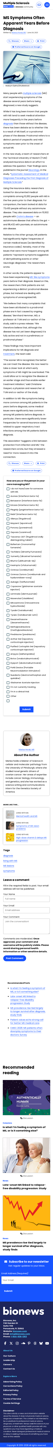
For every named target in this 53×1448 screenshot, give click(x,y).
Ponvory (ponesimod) (21, 527)
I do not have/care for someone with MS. (26, 490)
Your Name (9, 894)
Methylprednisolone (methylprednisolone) (21, 628)
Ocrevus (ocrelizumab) (22, 569)
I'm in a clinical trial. (19, 691)
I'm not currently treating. (23, 687)
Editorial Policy (10, 1390)
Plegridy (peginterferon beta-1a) (27, 509)
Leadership (9, 1360)
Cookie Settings (11, 1403)
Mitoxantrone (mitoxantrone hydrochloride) (24, 604)
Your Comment (11, 916)
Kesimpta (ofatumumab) (23, 565)
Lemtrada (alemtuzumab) (23, 593)
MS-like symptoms (40, 277)
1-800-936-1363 (19, 1336)
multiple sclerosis (32, 93)
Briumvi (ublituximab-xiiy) (23, 560)
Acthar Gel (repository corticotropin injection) (22, 640)
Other (13, 696)
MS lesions (8, 865)
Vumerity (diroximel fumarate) (25, 556)
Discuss (14, 41)
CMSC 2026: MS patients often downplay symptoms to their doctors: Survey (26, 1031)
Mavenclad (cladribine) (22, 598)
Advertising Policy (12, 1381)
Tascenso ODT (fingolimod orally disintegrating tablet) (26, 538)
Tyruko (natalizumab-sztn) (24, 614)
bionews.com (20, 1331)
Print (42, 41)
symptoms (9, 870)
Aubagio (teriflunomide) (22, 581)
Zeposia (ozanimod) (20, 532)
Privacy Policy (10, 1394)
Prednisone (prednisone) (23, 634)
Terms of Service (12, 1399)
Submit (26, 709)
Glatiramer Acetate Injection (25, 682)
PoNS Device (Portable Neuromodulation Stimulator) (25, 669)
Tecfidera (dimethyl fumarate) (26, 551)
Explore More (10, 1376)
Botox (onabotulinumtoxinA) (24, 658)
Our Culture (9, 1356)
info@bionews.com (20, 1334)
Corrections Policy (12, 1386)
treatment (9, 353)
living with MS (10, 860)
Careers (7, 1364)
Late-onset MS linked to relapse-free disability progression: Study (23, 1000)
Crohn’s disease (24, 216)
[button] (39, 5)
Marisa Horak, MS (19, 32)
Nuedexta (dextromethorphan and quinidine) (28, 677)
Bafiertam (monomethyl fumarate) (22, 546)
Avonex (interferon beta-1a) (24, 496)
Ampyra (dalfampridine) (22, 654)
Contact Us (9, 1368)
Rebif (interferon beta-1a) (23, 514)
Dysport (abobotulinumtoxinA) (25, 663)
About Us (8, 1350)
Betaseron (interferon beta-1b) (26, 500)
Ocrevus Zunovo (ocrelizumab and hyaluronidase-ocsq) (27, 576)
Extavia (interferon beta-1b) (24, 505)
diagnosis (8, 123)
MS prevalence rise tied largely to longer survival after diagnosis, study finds (27, 1011)
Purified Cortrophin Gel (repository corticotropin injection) (27, 648)
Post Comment (14, 958)
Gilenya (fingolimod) (20, 518)
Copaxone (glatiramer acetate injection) (26, 588)
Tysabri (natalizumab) (21, 610)
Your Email (8, 905)
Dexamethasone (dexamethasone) (19, 621)
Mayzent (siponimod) (21, 523)
